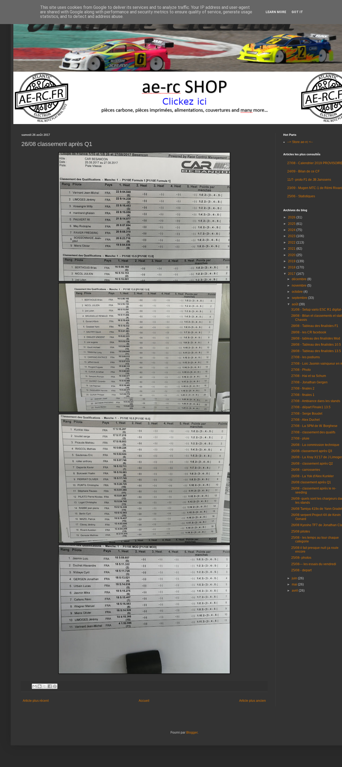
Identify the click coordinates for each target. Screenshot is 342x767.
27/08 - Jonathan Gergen (309, 382)
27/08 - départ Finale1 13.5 (311, 407)
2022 (292, 242)
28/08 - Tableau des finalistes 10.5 (316, 344)
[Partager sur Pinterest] (54, 686)
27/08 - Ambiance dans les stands (315, 401)
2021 (292, 248)
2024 (292, 230)
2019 (292, 261)
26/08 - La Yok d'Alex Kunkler (312, 476)
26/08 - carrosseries (305, 470)
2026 (292, 217)
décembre (299, 279)
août (295, 304)
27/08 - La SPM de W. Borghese (314, 426)
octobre (298, 292)
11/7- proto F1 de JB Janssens (309, 180)
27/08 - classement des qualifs (313, 432)
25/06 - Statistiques (301, 196)
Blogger (191, 732)
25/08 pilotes (300, 531)
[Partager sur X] (44, 686)
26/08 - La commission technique (315, 445)
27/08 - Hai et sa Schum (308, 376)
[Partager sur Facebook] (49, 686)
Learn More (276, 12)
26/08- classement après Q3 (311, 451)
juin (295, 578)
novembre (299, 285)
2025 (292, 224)
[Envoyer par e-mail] (34, 686)
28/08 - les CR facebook (308, 332)
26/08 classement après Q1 (311, 482)
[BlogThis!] (39, 686)
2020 (292, 255)
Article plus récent (36, 701)
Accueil (144, 701)
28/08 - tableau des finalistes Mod (315, 338)
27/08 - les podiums (305, 357)
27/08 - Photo (301, 370)
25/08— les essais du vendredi (313, 564)
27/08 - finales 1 (302, 395)
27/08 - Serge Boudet (306, 413)
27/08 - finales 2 (302, 388)
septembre (300, 298)
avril (295, 590)
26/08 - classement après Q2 (312, 463)
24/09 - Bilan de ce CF (303, 171)
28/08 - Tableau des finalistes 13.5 (316, 351)
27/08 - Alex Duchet (305, 420)
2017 (292, 274)
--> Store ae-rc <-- (300, 142)
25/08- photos (301, 558)
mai (295, 584)
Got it (297, 12)
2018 (292, 267)
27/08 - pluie (300, 438)
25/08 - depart (301, 570)
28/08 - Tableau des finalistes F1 (314, 326)
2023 (292, 236)
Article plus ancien (252, 701)
